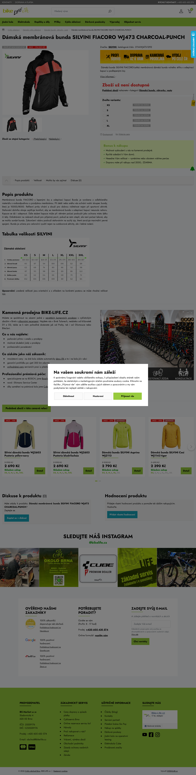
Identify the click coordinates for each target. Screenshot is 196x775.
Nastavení (98, 396)
